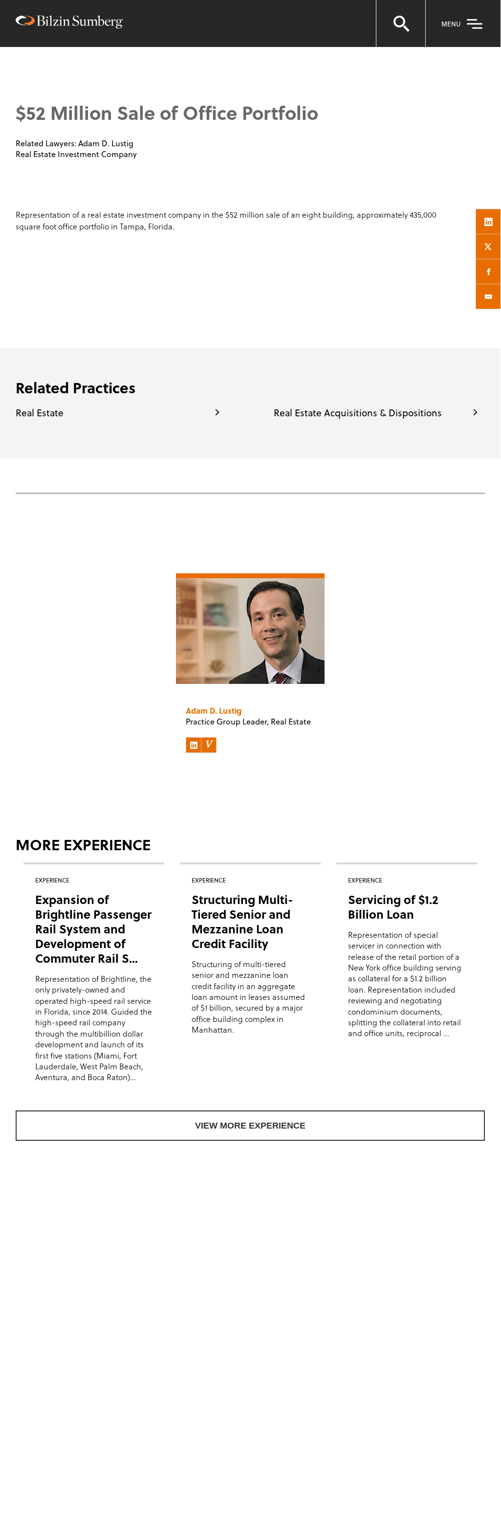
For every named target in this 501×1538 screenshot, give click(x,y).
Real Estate (40, 412)
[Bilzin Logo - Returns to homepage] (69, 23)
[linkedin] (488, 221)
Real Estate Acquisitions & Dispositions (358, 412)
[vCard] (208, 745)
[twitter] (488, 246)
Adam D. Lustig (105, 143)
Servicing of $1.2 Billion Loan (393, 907)
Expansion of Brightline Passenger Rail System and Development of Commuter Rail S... (93, 929)
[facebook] (488, 271)
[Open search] (401, 23)
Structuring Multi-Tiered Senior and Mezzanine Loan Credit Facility (242, 921)
